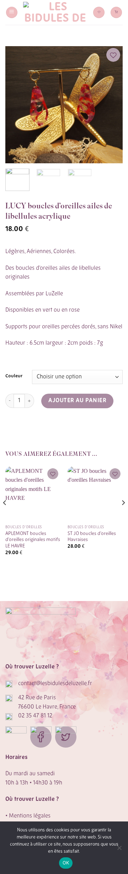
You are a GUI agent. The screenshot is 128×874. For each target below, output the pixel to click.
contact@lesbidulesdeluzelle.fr (55, 684)
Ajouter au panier (77, 401)
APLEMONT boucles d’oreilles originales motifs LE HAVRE (32, 539)
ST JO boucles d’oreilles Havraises (92, 536)
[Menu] (11, 12)
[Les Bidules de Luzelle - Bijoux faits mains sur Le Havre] (55, 12)
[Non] (119, 850)
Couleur (13, 376)
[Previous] (16, 104)
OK (66, 862)
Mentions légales (29, 816)
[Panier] (116, 12)
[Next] (111, 104)
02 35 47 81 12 (35, 716)
